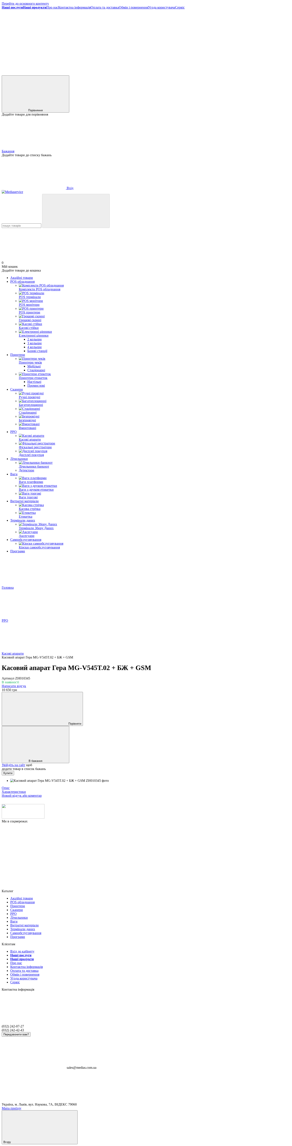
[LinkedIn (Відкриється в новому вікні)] (34, 73)
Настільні (34, 381)
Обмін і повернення (133, 7)
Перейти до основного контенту (25, 3)
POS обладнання (22, 281)
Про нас (52, 7)
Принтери (17, 355)
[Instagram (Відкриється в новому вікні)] (98, 40)
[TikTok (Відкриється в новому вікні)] (162, 40)
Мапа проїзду (11, 1108)
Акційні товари (21, 277)
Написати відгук (14, 686)
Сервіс (180, 7)
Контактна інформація (74, 7)
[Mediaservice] (23, 817)
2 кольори (34, 339)
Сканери (16, 389)
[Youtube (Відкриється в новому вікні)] (226, 40)
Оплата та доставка (105, 7)
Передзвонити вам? (16, 1034)
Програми (17, 551)
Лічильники (19, 459)
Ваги (14, 474)
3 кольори (34, 343)
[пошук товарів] (76, 211)
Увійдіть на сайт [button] (13, 765)
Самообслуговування (25, 539)
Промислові (36, 385)
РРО (13, 432)
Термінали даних (22, 520)
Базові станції (37, 351)
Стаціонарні (36, 370)
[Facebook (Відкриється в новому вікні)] (34, 40)
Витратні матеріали (24, 501)
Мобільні (34, 366)
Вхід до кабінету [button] (22, 951)
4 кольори (34, 347)
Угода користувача (161, 7)
